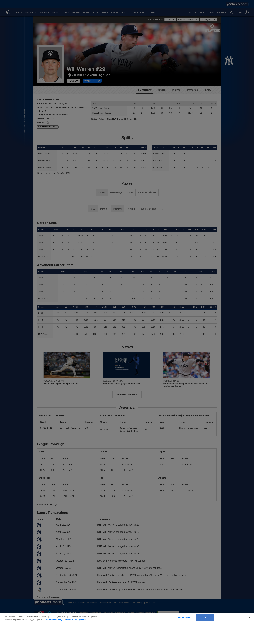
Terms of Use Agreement (76, 620)
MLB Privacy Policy (54, 620)
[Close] (249, 617)
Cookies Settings (184, 617)
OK (205, 617)
